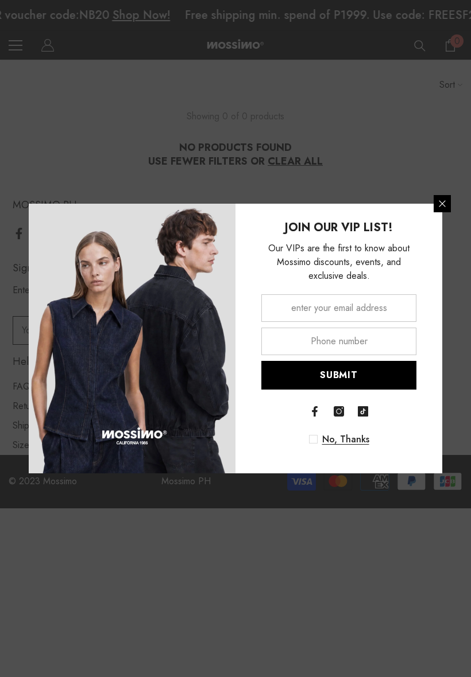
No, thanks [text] (345, 439)
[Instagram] (339, 411)
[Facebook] (315, 411)
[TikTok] (363, 411)
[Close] (442, 203)
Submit (339, 375)
